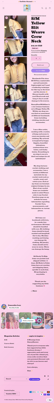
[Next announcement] (51, 1)
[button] (3, 8)
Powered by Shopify (27, 399)
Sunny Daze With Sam (15, 399)
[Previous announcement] (2, 1)
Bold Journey (9, 347)
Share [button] (35, 291)
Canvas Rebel (9, 343)
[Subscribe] (26, 379)
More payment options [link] (40, 74)
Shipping (44, 50)
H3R (5, 340)
